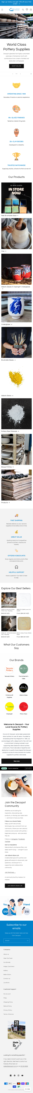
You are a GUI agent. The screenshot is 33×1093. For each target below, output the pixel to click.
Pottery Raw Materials (9, 431)
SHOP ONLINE (16, 66)
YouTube (7, 841)
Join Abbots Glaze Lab (14, 885)
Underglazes (5, 324)
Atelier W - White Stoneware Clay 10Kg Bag (8, 633)
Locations (6, 982)
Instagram (14, 839)
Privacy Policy (8, 1010)
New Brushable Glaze (8, 215)
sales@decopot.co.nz (10, 1066)
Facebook (21, 839)
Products (4, 502)
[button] (2, 10)
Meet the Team (8, 958)
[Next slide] (20, 74)
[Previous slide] (13, 74)
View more (17, 761)
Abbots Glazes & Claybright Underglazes (15, 287)
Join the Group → (10, 872)
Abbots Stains (6, 395)
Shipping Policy (8, 1002)
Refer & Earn (7, 974)
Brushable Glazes (7, 360)
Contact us (7, 978)
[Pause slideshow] (31, 74)
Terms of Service (9, 1014)
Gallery (6, 970)
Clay (2, 251)
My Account (7, 994)
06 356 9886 (24, 1066)
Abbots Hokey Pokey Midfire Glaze (24, 633)
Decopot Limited (14, 1089)
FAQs (5, 998)
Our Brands (7, 962)
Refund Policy (8, 1006)
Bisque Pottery (6, 467)
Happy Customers (9, 966)
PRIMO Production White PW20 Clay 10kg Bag (7, 610)
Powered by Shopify (21, 1089)
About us (6, 954)
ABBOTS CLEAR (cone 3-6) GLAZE (24, 610)
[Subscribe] (27, 940)
